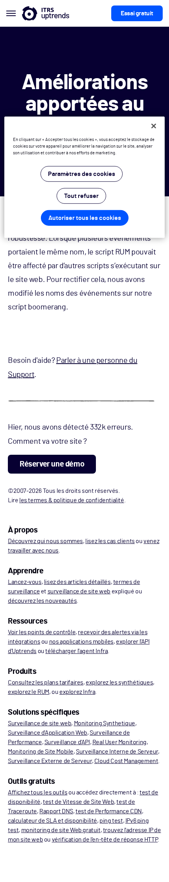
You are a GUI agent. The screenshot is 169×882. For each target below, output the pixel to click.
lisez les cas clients (110, 541)
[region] (84, 177)
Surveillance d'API (67, 742)
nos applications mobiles (81, 642)
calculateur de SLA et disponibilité (52, 821)
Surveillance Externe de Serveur (50, 761)
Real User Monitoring (119, 742)
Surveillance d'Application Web (47, 733)
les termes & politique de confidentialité (71, 500)
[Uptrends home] (45, 13)
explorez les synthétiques (119, 682)
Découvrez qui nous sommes (45, 541)
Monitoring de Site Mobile (40, 751)
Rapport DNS (56, 811)
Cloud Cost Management (126, 761)
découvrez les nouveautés (42, 601)
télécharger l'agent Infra (76, 651)
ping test (111, 821)
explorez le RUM (28, 692)
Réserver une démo (52, 464)
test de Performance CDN (108, 811)
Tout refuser (81, 196)
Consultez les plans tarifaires (45, 682)
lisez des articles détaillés (77, 582)
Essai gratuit (137, 13)
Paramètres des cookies (81, 174)
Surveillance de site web (39, 723)
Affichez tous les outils (37, 792)
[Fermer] (153, 126)
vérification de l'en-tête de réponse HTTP (105, 839)
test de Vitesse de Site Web (78, 802)
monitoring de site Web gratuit (61, 830)
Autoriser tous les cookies (84, 218)
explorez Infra (77, 692)
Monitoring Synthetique (104, 723)
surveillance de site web (79, 591)
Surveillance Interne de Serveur (117, 751)
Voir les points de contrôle (41, 632)
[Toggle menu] (11, 13)
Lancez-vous (25, 582)
